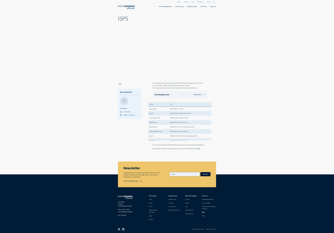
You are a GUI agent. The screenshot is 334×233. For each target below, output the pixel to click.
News (203, 216)
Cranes (151, 203)
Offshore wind (172, 199)
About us (213, 6)
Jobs (186, 206)
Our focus (203, 6)
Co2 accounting (206, 203)
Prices (150, 206)
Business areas (192, 6)
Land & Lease (172, 206)
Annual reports (189, 214)
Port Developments (165, 6)
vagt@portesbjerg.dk (129, 115)
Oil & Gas (171, 203)
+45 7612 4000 (127, 112)
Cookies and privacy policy (198, 229)
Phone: (124, 210)
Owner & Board (189, 210)
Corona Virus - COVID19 (211, 229)
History (187, 203)
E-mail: (125, 212)
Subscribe (205, 174)
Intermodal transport (174, 210)
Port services (179, 6)
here (198, 149)
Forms (150, 199)
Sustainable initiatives (207, 199)
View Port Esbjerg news (131, 181)
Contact (187, 199)
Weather (151, 219)
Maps (150, 216)
